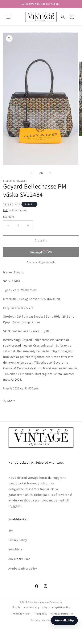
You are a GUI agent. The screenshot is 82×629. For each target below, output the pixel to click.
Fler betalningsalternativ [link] (41, 262)
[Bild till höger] (50, 173)
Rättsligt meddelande (43, 620)
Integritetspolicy (61, 607)
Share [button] (11, 401)
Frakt (5, 210)
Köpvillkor (15, 549)
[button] (8, 16)
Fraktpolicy (40, 613)
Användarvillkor (19, 559)
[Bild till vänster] (31, 173)
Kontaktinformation (62, 613)
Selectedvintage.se (38, 602)
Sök (10, 530)
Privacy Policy (17, 540)
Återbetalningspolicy (22, 568)
